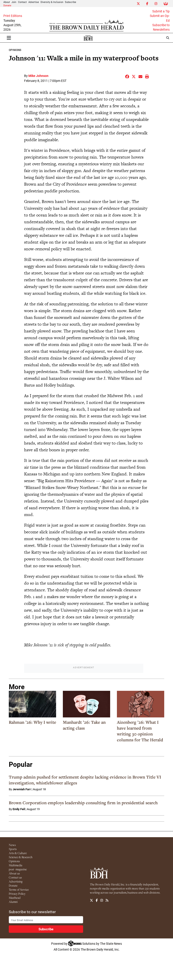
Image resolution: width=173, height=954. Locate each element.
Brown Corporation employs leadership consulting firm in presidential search (83, 803)
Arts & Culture (18, 853)
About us (14, 873)
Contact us (15, 877)
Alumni (13, 902)
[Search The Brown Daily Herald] (167, 37)
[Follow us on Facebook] (97, 900)
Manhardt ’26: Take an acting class (84, 725)
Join (13, 2)
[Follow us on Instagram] (101, 900)
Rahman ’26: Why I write (32, 722)
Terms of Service (19, 889)
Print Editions (12, 16)
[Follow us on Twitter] (91, 900)
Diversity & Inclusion (52, 2)
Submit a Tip (161, 11)
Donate (7, 5)
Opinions (15, 50)
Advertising (16, 881)
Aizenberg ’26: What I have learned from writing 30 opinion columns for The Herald (140, 731)
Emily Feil (19, 809)
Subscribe (70, 2)
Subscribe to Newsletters (161, 27)
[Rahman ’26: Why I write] (32, 704)
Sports (13, 849)
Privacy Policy (17, 894)
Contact (22, 2)
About (6, 2)
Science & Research (20, 857)
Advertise (33, 2)
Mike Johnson (38, 76)
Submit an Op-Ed (160, 18)
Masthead (14, 898)
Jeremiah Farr (22, 789)
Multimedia (15, 865)
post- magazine (18, 869)
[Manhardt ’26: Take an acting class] (86, 704)
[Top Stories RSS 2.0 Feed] (107, 900)
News (12, 845)
